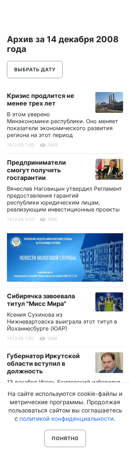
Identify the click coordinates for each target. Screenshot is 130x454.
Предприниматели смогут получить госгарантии (36, 170)
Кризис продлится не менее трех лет (40, 99)
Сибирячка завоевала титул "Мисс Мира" (41, 299)
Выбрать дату (34, 69)
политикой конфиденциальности (66, 418)
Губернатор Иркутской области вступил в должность (43, 363)
